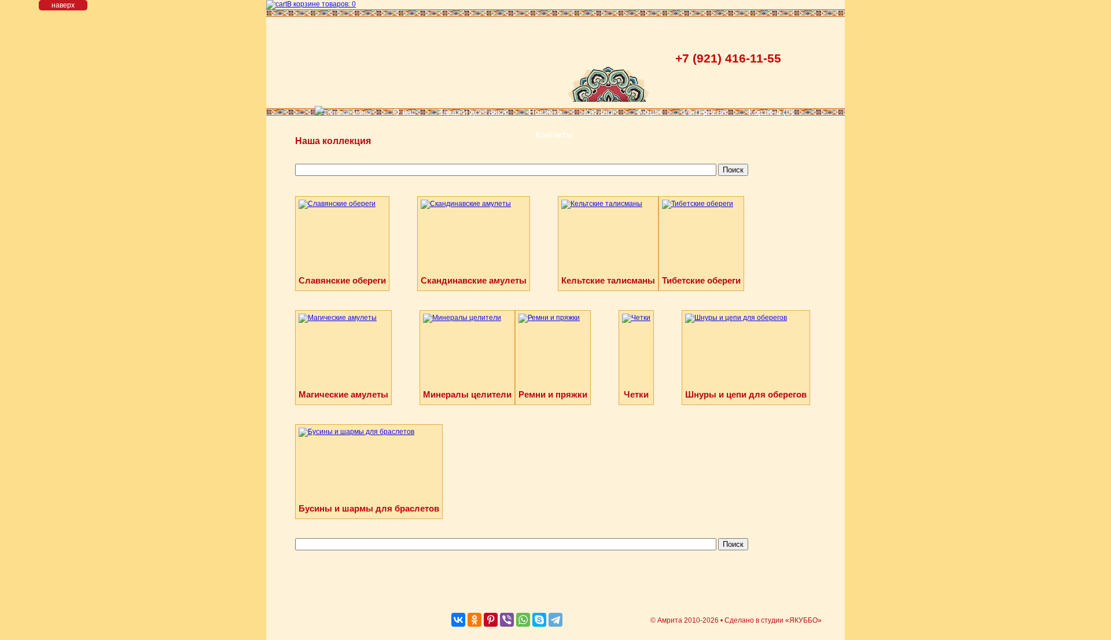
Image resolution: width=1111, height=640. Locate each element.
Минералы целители (467, 394)
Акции (649, 112)
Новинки (545, 112)
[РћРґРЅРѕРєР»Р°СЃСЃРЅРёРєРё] (474, 620)
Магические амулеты (343, 394)
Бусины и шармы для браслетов (369, 508)
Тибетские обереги (701, 280)
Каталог (599, 112)
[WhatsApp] (523, 620)
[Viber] (507, 620)
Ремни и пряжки (552, 394)
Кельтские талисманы (608, 280)
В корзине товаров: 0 (321, 4)
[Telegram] (555, 620)
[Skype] (539, 620)
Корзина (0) (770, 112)
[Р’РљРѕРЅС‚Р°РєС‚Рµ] (458, 620)
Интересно (704, 112)
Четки (636, 394)
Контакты (554, 134)
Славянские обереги (342, 280)
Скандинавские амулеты (474, 280)
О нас (404, 112)
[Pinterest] (491, 620)
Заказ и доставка (472, 112)
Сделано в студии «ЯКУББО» (773, 620)
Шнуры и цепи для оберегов (746, 394)
